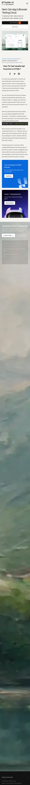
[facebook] (9, 74)
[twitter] (15, 74)
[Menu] (27, 3)
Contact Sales (7, 235)
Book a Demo (15, 27)
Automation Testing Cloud (9, 781)
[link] (8, 3)
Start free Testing (14, 22)
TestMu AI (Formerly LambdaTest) (11, 58)
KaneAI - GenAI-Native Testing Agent (11, 783)
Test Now (9, 176)
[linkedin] (19, 74)
